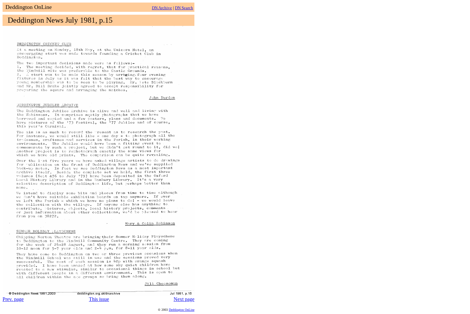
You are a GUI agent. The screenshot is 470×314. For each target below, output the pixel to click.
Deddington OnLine (181, 309)
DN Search (184, 7)
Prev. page (13, 299)
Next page (184, 299)
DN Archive (162, 7)
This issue (99, 299)
